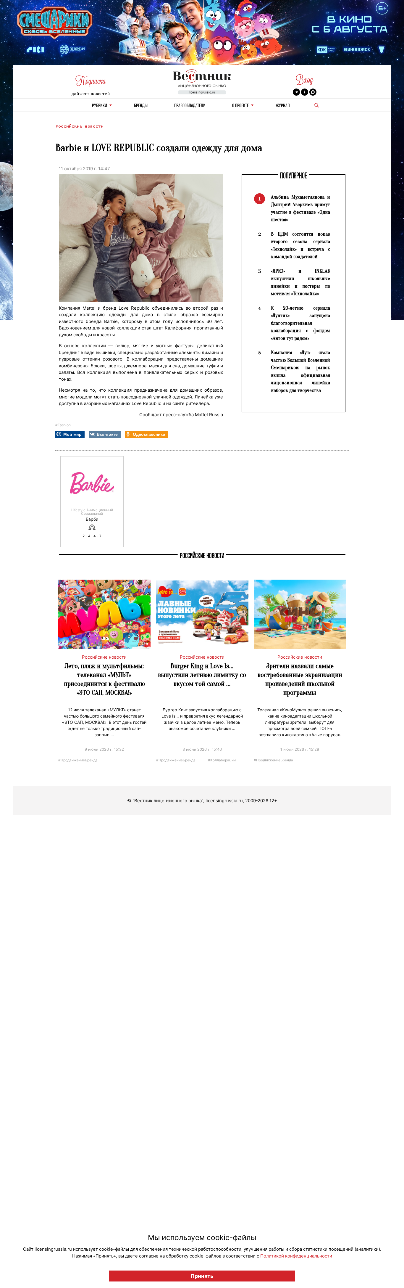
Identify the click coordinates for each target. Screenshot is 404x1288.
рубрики (99, 106)
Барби (92, 519)
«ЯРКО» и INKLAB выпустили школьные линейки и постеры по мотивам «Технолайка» (300, 282)
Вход (304, 79)
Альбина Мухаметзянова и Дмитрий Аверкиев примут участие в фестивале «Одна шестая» (300, 208)
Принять (202, 1276)
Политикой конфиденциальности (296, 1256)
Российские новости (79, 126)
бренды (141, 106)
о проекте (240, 106)
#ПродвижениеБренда (78, 760)
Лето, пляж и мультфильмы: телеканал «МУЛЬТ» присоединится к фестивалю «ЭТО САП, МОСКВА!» (104, 679)
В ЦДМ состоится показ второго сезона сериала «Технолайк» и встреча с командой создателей (300, 245)
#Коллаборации (222, 760)
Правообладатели (190, 106)
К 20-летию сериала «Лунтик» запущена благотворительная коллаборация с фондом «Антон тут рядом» (300, 323)
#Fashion (63, 425)
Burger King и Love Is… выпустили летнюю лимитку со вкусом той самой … (202, 675)
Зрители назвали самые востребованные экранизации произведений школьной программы (300, 679)
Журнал (283, 106)
